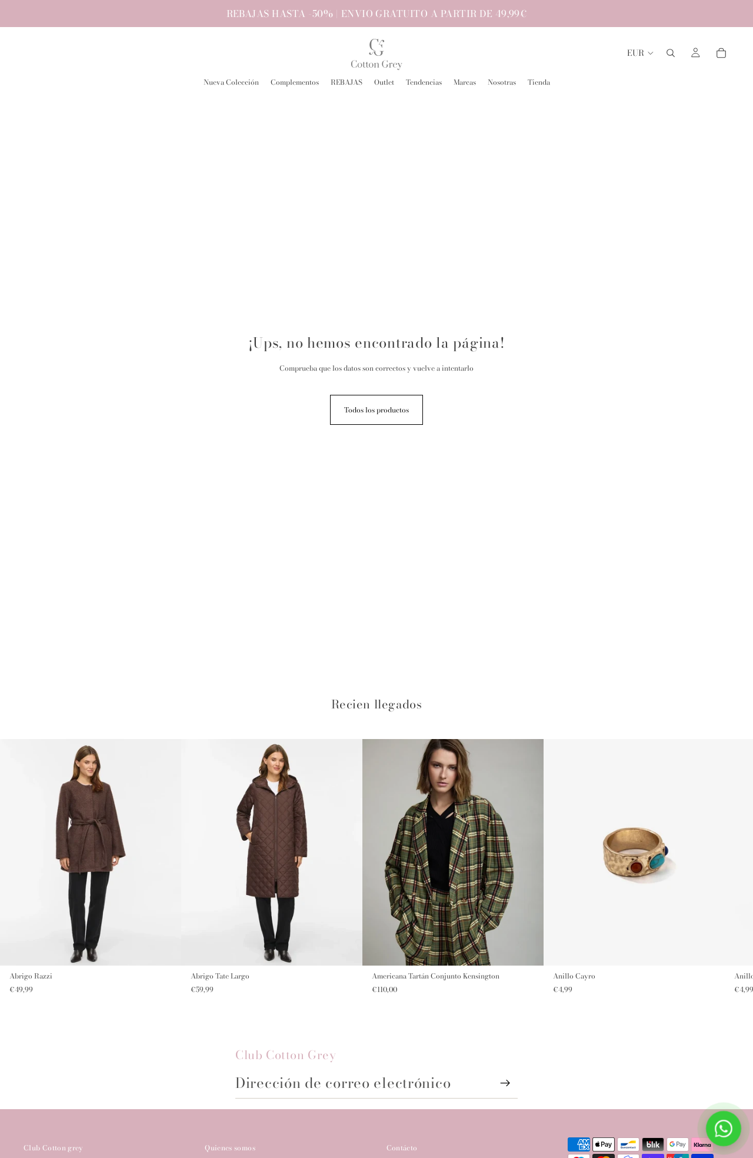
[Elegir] (163, 947)
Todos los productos (376, 409)
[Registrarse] (505, 1083)
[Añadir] (706, 947)
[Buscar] (671, 53)
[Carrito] (721, 53)
